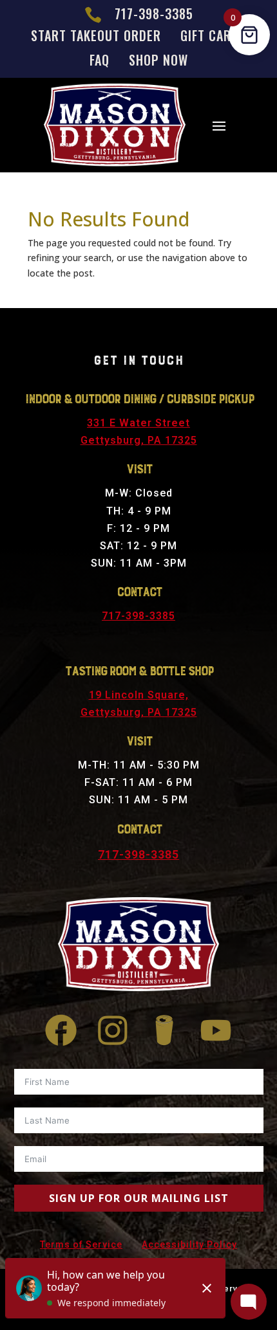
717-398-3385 (138, 616)
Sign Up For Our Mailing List (139, 1198)
